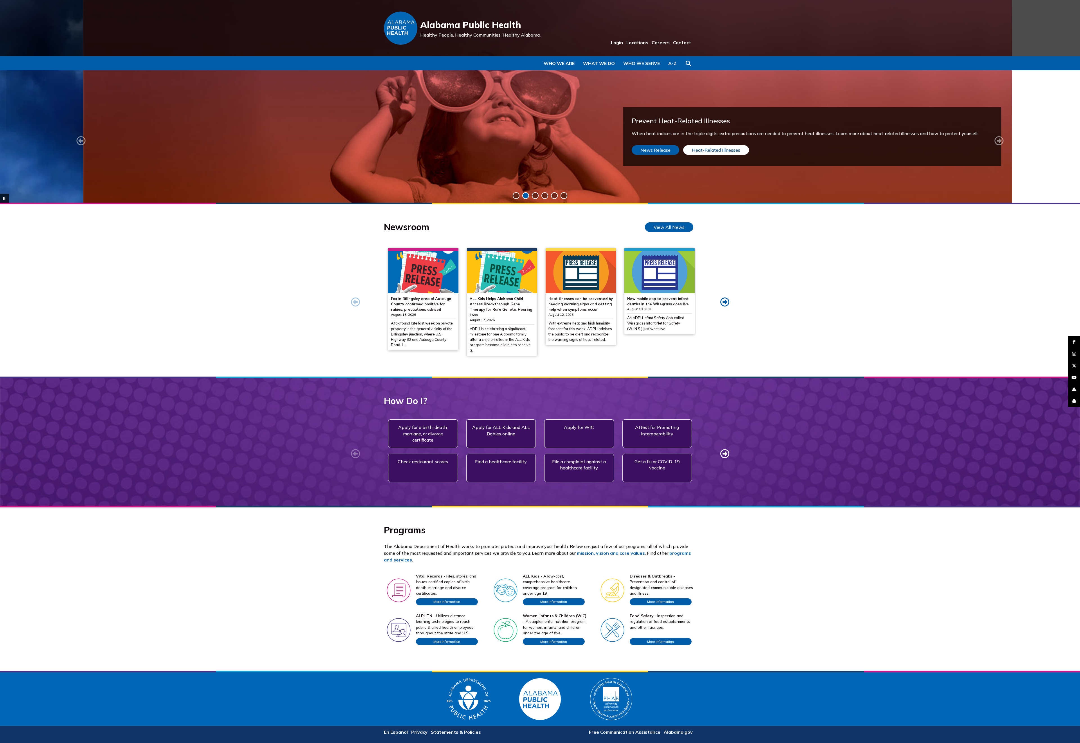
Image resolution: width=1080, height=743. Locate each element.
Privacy (419, 732)
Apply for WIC (579, 427)
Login (617, 42)
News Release (572, 150)
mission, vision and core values (611, 553)
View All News (669, 227)
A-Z (672, 63)
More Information (446, 601)
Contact (682, 42)
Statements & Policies (456, 732)
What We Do (599, 63)
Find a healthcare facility (501, 461)
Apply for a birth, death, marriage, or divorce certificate (423, 433)
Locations (637, 42)
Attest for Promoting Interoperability (657, 430)
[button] (81, 101)
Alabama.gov (678, 732)
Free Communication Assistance (624, 732)
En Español (396, 732)
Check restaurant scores (423, 461)
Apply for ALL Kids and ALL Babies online (501, 430)
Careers (661, 42)
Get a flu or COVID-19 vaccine (657, 465)
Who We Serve (641, 63)
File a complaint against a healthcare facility (579, 465)
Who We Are (559, 63)
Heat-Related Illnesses (633, 150)
